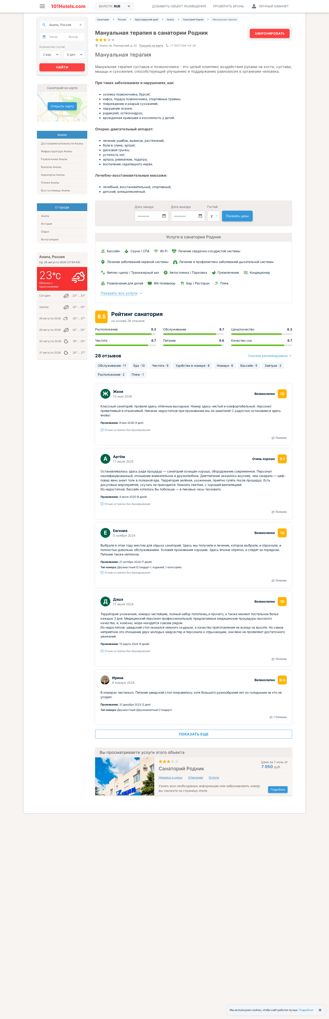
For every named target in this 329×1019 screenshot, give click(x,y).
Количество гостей (52, 47)
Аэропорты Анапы (53, 174)
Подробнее (278, 789)
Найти (62, 67)
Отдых (45, 231)
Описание (195, 777)
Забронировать (270, 33)
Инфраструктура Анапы (56, 151)
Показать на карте (151, 45)
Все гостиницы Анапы (55, 190)
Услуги (214, 777)
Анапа (45, 216)
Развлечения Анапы (54, 159)
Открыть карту (62, 106)
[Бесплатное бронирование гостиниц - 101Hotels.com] (68, 6)
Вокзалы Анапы (51, 167)
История (46, 223)
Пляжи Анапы (50, 182)
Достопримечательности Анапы (62, 143)
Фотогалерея (49, 239)
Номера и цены (170, 777)
